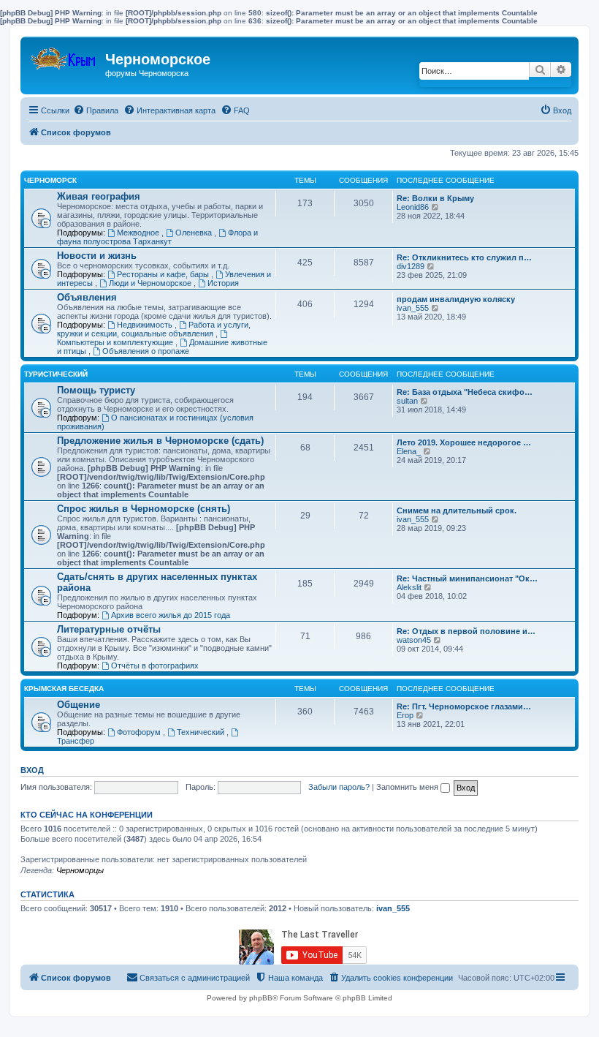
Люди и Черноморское (151, 283)
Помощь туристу (96, 390)
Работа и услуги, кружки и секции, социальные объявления (154, 329)
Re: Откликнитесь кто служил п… (464, 257)
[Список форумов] (64, 55)
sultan (407, 400)
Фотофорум (140, 732)
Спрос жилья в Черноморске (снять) (143, 508)
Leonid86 (413, 207)
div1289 (410, 266)
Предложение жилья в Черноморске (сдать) (160, 440)
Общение (78, 704)
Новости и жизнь (97, 255)
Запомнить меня (408, 787)
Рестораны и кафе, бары (164, 274)
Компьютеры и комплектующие (116, 342)
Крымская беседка (64, 689)
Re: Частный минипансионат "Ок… (467, 578)
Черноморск (50, 180)
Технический (201, 732)
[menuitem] (95, 110)
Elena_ (409, 451)
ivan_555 (413, 307)
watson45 (414, 640)
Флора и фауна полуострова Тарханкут (157, 237)
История (223, 283)
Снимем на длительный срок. (456, 510)
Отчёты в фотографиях (155, 665)
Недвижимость (146, 324)
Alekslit (409, 587)
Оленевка (194, 232)
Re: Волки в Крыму (435, 198)
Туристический (56, 374)
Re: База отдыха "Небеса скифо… (465, 392)
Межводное (139, 232)
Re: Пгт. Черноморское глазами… (464, 706)
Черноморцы (80, 870)
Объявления (87, 297)
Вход (32, 770)
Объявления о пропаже (145, 351)
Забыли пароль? (339, 787)
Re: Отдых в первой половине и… (466, 631)
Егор (405, 715)
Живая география (98, 196)
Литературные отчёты (109, 629)
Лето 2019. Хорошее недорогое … (464, 442)
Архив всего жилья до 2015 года (170, 615)
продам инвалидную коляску (456, 299)
